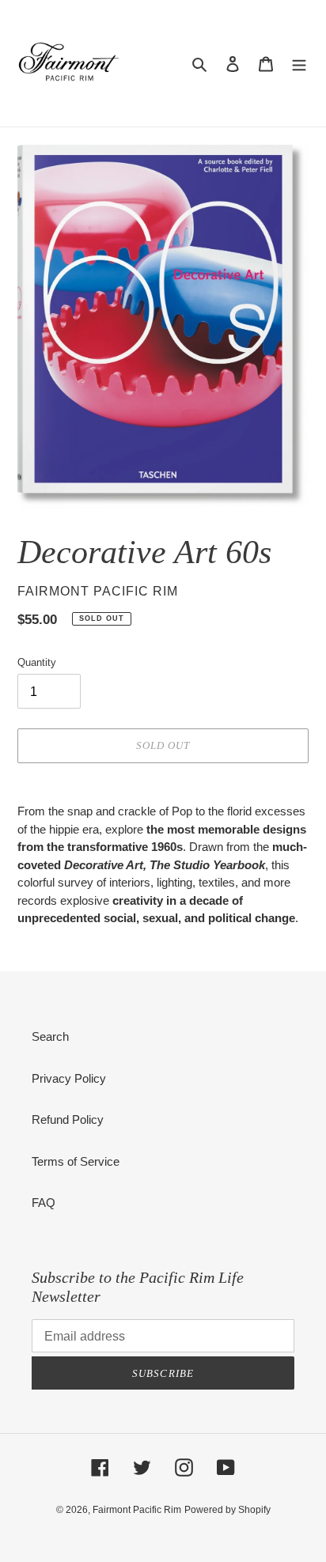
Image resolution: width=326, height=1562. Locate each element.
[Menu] (299, 64)
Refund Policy (68, 1119)
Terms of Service (75, 1161)
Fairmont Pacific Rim (137, 1509)
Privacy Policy (69, 1078)
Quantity (36, 662)
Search (50, 1036)
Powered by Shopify (227, 1509)
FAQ (43, 1202)
